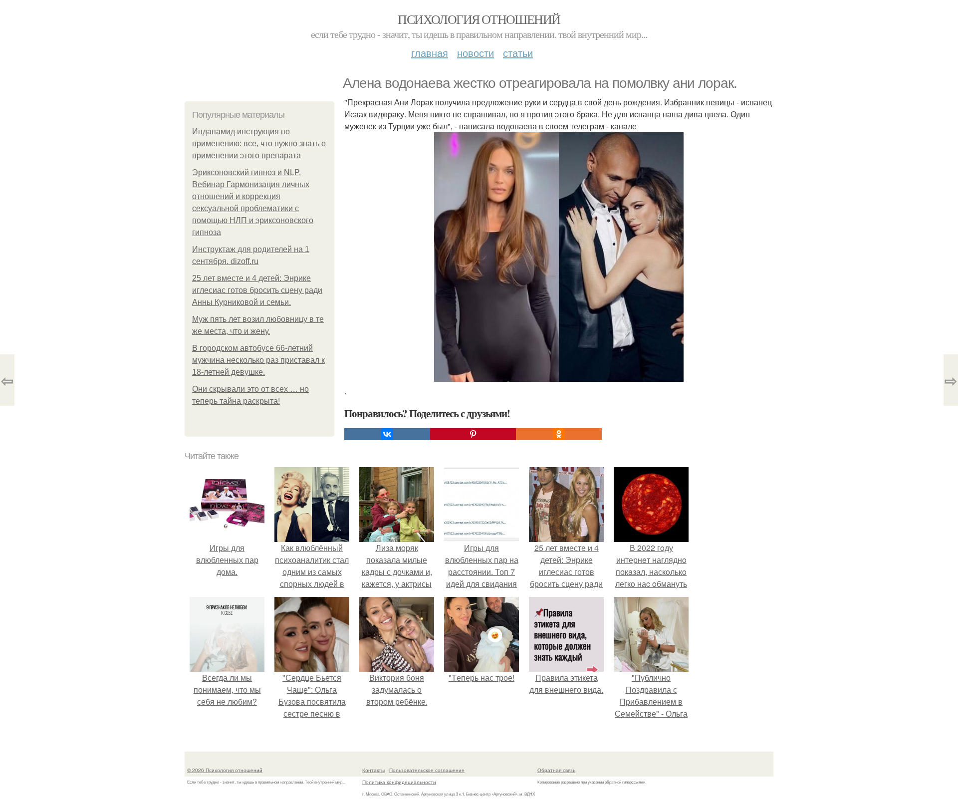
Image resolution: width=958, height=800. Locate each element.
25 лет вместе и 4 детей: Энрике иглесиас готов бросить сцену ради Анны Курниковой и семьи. (257, 290)
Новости (475, 52)
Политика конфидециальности (399, 782)
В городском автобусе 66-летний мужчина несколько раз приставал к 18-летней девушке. (258, 360)
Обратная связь (556, 770)
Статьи (518, 52)
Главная (429, 52)
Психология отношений (479, 18)
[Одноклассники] (559, 434)
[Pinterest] (473, 434)
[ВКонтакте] (387, 434)
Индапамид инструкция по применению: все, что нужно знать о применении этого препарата (259, 143)
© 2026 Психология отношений (224, 770)
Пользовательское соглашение (427, 770)
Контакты (373, 770)
